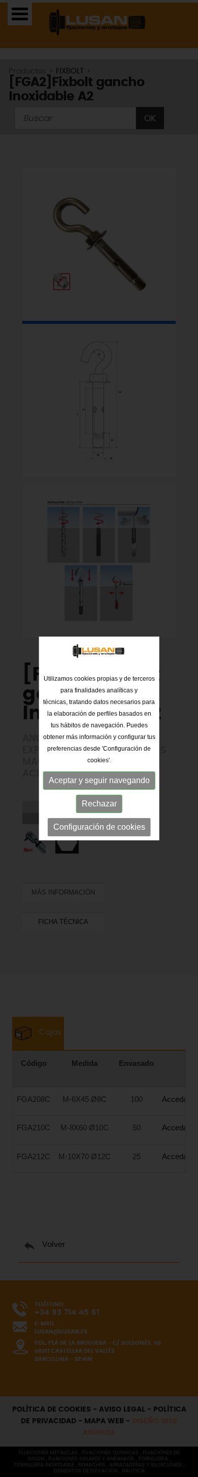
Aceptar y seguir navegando (99, 780)
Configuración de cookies (99, 827)
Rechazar (99, 803)
